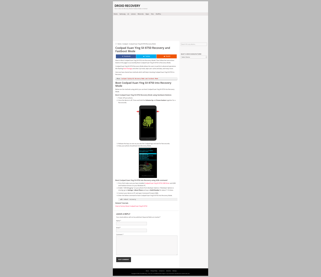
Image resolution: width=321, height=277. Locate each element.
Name (118, 221)
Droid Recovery (127, 6)
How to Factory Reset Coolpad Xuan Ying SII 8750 (131, 206)
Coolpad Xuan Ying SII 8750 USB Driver (157, 183)
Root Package (127, 68)
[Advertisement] (160, 28)
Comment (120, 234)
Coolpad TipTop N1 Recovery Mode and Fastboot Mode (139, 78)
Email (118, 228)
